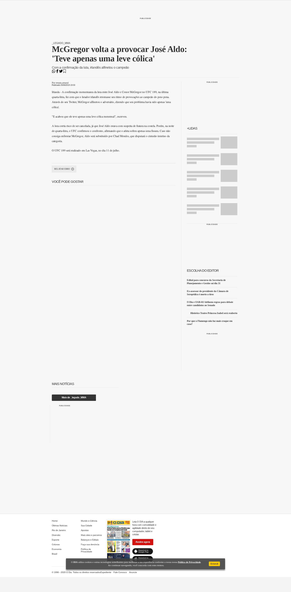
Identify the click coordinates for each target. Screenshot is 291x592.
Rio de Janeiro (59, 530)
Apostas (85, 530)
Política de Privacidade (86, 550)
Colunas (56, 544)
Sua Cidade (86, 525)
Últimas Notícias (59, 525)
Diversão (56, 535)
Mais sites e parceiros (91, 535)
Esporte (55, 540)
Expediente (105, 572)
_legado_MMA (61, 43)
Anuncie (133, 572)
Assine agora (142, 542)
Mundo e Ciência (89, 521)
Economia (56, 549)
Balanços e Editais (90, 540)
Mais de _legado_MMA (74, 397)
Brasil (54, 554)
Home (55, 521)
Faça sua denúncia (90, 544)
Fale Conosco (120, 572)
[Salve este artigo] (64, 72)
